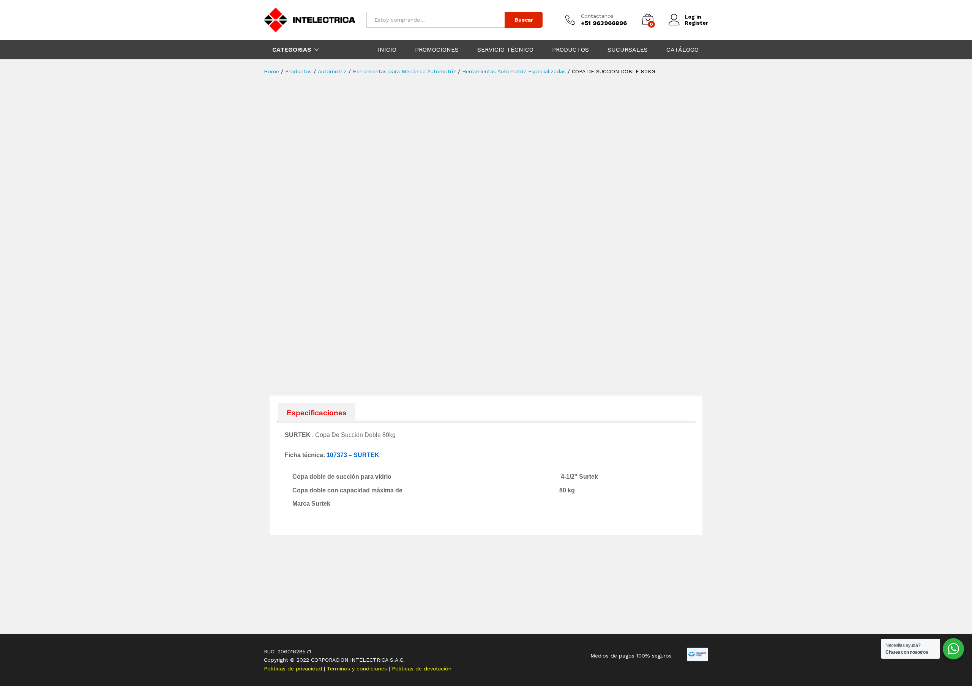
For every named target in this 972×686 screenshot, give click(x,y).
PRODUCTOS (570, 50)
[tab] (316, 412)
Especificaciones (317, 413)
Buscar (523, 20)
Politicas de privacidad (294, 668)
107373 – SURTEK (353, 455)
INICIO (387, 50)
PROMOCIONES (437, 50)
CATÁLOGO (682, 50)
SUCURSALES (628, 50)
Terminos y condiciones (358, 668)
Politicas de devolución (421, 668)
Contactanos (597, 16)
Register (696, 23)
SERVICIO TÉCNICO (505, 50)
